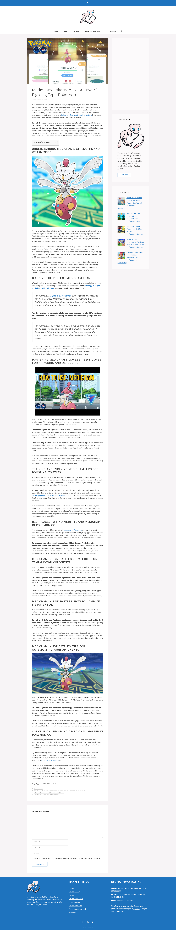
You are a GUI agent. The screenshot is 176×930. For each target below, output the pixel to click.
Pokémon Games (136, 234)
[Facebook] (87, 3)
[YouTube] (88, 922)
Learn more (124, 175)
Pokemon (76, 31)
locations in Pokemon (73, 530)
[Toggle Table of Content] (55, 142)
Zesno (137, 909)
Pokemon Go (74, 902)
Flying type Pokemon (60, 296)
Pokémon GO (38, 789)
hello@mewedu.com (125, 900)
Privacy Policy (74, 892)
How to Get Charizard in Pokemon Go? (46, 794)
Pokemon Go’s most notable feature (76, 115)
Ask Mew (112, 31)
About (65, 31)
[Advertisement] (131, 73)
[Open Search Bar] (121, 31)
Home (56, 31)
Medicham (52, 791)
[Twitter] (92, 922)
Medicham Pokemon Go (77, 791)
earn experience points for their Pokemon (49, 495)
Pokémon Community (93, 31)
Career (71, 895)
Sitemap (72, 913)
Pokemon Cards (75, 906)
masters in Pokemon (50, 760)
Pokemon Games (76, 899)
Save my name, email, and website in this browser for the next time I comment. (68, 858)
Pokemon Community (78, 909)
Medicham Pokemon (62, 791)
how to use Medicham (41, 791)
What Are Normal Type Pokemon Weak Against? (49, 793)
